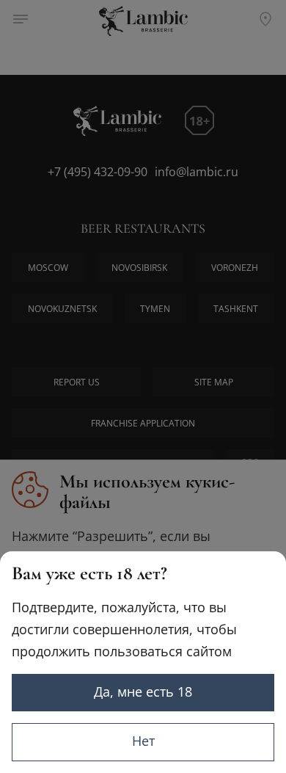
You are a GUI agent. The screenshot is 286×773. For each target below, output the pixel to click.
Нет (143, 741)
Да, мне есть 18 (143, 691)
